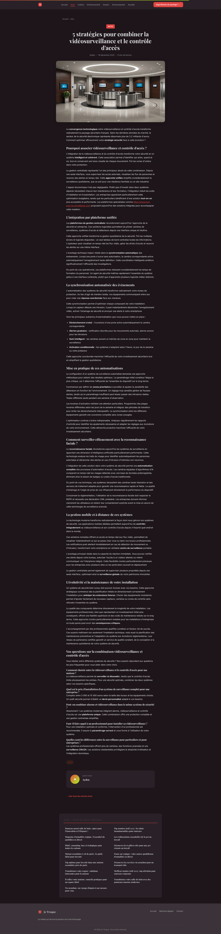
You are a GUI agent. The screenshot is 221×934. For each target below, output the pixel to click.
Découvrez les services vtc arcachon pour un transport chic (134, 863)
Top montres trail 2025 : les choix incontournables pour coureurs (129, 829)
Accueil (64, 4)
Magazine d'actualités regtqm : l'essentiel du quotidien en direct (85, 838)
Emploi (106, 4)
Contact (179, 911)
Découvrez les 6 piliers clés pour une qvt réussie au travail (132, 846)
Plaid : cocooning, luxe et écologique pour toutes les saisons (83, 846)
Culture (81, 4)
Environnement (118, 4)
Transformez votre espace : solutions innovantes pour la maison (81, 872)
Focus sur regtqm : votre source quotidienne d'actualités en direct (133, 855)
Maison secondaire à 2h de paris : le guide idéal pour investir (84, 855)
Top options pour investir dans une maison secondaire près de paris (84, 863)
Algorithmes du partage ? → (168, 4)
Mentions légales (166, 911)
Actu (73, 4)
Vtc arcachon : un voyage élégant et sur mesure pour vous (86, 889)
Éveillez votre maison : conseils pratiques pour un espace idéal (86, 880)
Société (131, 4)
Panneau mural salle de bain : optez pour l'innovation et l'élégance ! (83, 829)
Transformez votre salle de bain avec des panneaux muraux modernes (132, 880)
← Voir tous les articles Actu (79, 796)
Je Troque (50, 912)
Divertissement (93, 4)
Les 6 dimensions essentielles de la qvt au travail (132, 838)
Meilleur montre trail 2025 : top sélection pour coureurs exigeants (135, 872)
